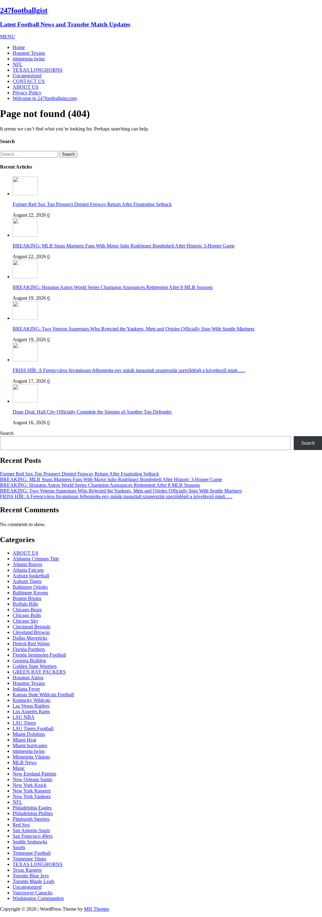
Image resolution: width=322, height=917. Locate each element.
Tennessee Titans (29, 858)
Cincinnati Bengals (31, 626)
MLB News (24, 762)
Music (19, 768)
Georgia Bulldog (29, 660)
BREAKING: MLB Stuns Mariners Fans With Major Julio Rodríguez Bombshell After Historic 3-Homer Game (124, 245)
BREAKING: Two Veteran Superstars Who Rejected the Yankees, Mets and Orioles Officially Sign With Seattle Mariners (133, 328)
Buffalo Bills (25, 604)
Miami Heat (24, 739)
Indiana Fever (26, 689)
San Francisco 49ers (33, 836)
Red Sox (21, 824)
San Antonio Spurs (31, 830)
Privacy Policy (27, 92)
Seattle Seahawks (30, 841)
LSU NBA (24, 717)
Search (7, 433)
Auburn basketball (31, 575)
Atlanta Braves (27, 564)
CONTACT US (29, 81)
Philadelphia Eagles (32, 807)
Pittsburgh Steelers (31, 819)
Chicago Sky (25, 621)
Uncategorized (27, 75)
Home (19, 47)
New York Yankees (32, 796)
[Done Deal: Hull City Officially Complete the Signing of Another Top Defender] (25, 401)
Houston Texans (29, 53)
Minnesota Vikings (31, 756)
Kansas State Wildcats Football (43, 694)
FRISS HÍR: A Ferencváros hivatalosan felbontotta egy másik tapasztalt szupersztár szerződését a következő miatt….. (129, 370)
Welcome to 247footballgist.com (45, 98)
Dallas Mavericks (30, 638)
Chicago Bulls (27, 615)
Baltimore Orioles (30, 587)
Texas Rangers (27, 870)
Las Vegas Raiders (31, 706)
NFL (17, 64)
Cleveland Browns (31, 632)
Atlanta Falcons (28, 570)
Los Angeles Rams (31, 711)
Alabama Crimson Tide (36, 558)
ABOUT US (25, 87)
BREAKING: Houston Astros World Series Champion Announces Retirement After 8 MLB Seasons (113, 287)
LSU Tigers (24, 722)
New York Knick (30, 785)
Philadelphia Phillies (33, 813)
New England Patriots (34, 773)
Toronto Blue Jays (31, 875)
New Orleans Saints (32, 779)
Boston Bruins (27, 598)
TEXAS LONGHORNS (38, 70)
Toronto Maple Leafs (33, 881)
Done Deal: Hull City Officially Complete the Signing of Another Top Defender (93, 411)
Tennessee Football (32, 853)
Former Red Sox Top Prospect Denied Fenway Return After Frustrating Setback (92, 204)
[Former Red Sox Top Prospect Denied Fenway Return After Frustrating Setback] (25, 193)
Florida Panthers (29, 649)
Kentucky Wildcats (31, 700)
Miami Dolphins (29, 734)
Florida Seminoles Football (39, 655)
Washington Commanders (38, 898)
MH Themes (96, 909)
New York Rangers (32, 790)
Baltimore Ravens (30, 592)
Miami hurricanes (30, 745)
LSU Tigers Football (33, 728)
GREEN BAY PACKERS (39, 672)
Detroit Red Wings (31, 643)
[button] (7, 36)
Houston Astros (28, 677)
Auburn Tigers (27, 581)
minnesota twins (29, 58)
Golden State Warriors (35, 666)
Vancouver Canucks (33, 892)
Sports (19, 847)
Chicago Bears (27, 609)
